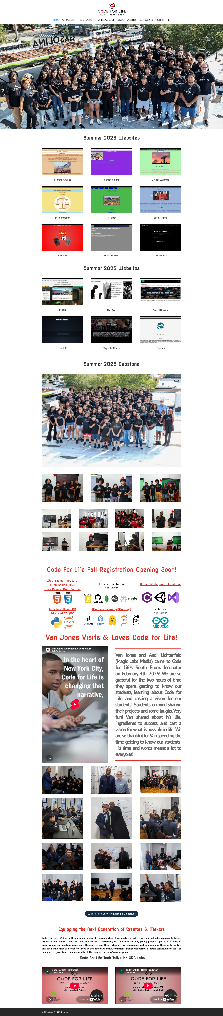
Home (56, 20)
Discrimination (62, 217)
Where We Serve (106, 20)
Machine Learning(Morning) (111, 609)
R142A (62, 310)
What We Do (86, 20)
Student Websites (127, 20)
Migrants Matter (111, 348)
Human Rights (111, 179)
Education (62, 255)
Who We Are (68, 20)
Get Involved (146, 20)
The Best (111, 310)
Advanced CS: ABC (62, 613)
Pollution (111, 217)
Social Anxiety (111, 255)
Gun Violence (160, 255)
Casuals (160, 348)
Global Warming (160, 179)
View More (104, 84)
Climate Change (62, 179)
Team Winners (160, 310)
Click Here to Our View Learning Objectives (111, 913)
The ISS (62, 348)
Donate (160, 20)
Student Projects (103, 70)
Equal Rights (160, 217)
